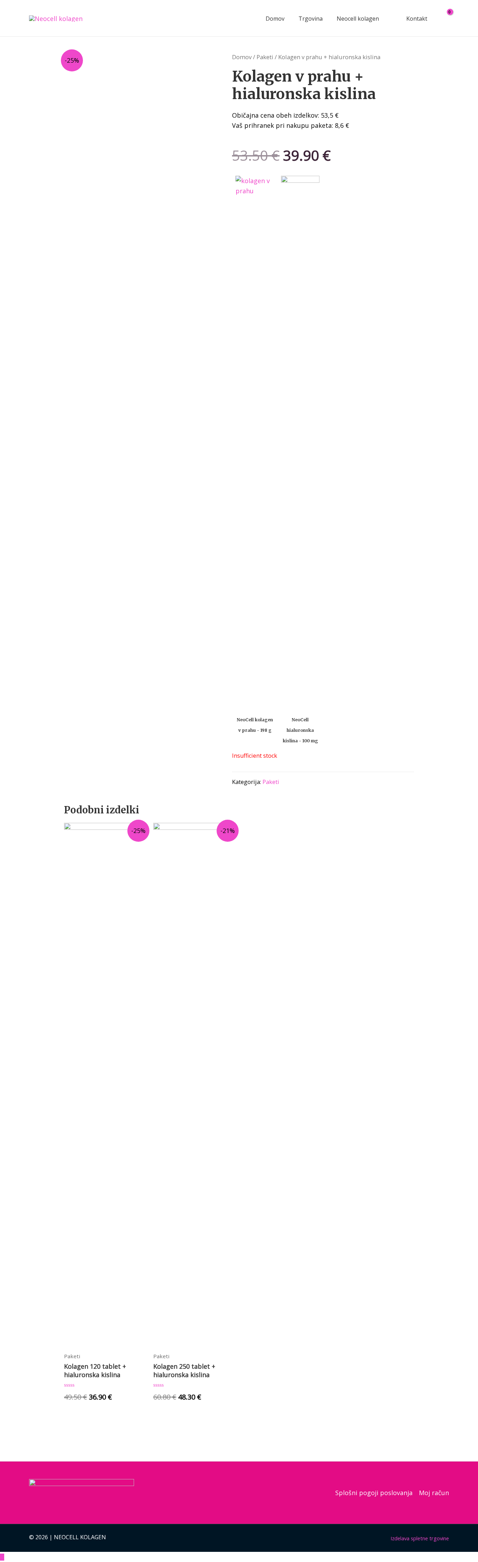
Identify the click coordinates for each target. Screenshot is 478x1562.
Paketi (264, 57)
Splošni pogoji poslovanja (374, 1492)
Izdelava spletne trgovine (420, 1538)
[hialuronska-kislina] (300, 438)
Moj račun (434, 1492)
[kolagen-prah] (255, 438)
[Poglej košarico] (445, 18)
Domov (242, 57)
